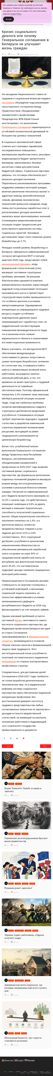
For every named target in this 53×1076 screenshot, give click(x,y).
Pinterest (23, 738)
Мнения (47, 1071)
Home (5, 24)
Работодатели (31, 54)
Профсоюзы (26, 54)
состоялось (8, 102)
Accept (8, 19)
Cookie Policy (15, 14)
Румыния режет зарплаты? (18, 888)
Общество (10, 833)
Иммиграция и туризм (19, 930)
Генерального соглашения (16, 127)
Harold (5, 54)
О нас (5, 1071)
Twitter (10, 738)
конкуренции (9, 661)
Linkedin (17, 738)
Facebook (4, 738)
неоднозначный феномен (16, 264)
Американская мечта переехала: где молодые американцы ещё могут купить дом (25, 988)
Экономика (36, 54)
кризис (18, 620)
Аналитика (22, 54)
